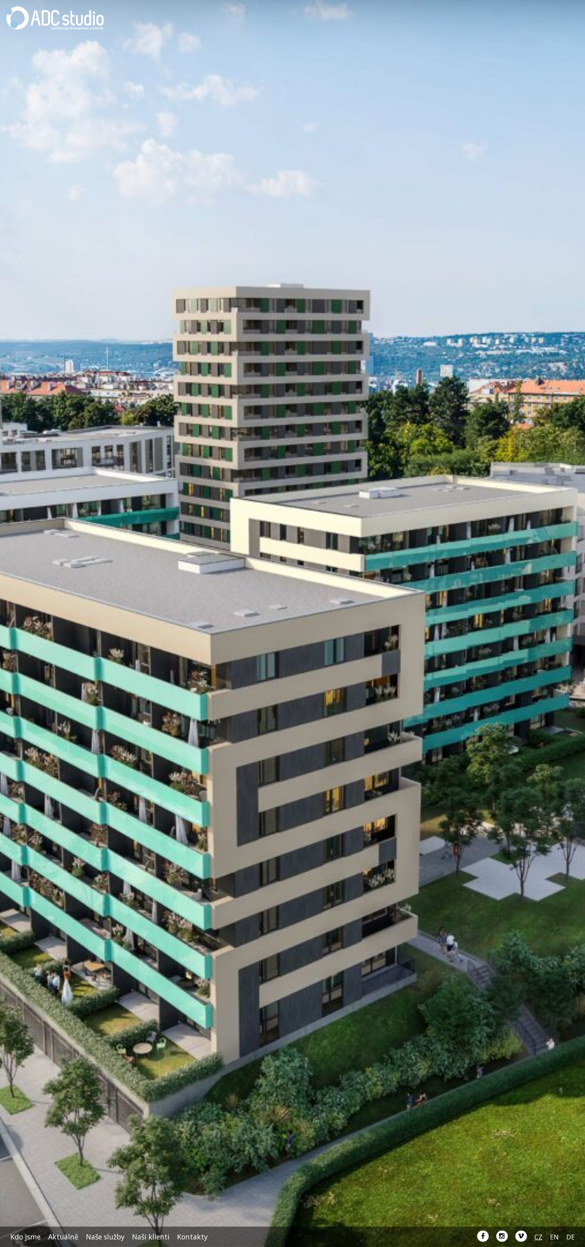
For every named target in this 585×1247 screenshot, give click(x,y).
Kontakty (192, 1236)
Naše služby (105, 1236)
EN (554, 1237)
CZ (538, 1237)
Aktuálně (63, 1236)
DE (570, 1237)
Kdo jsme (25, 1236)
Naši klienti (151, 1236)
